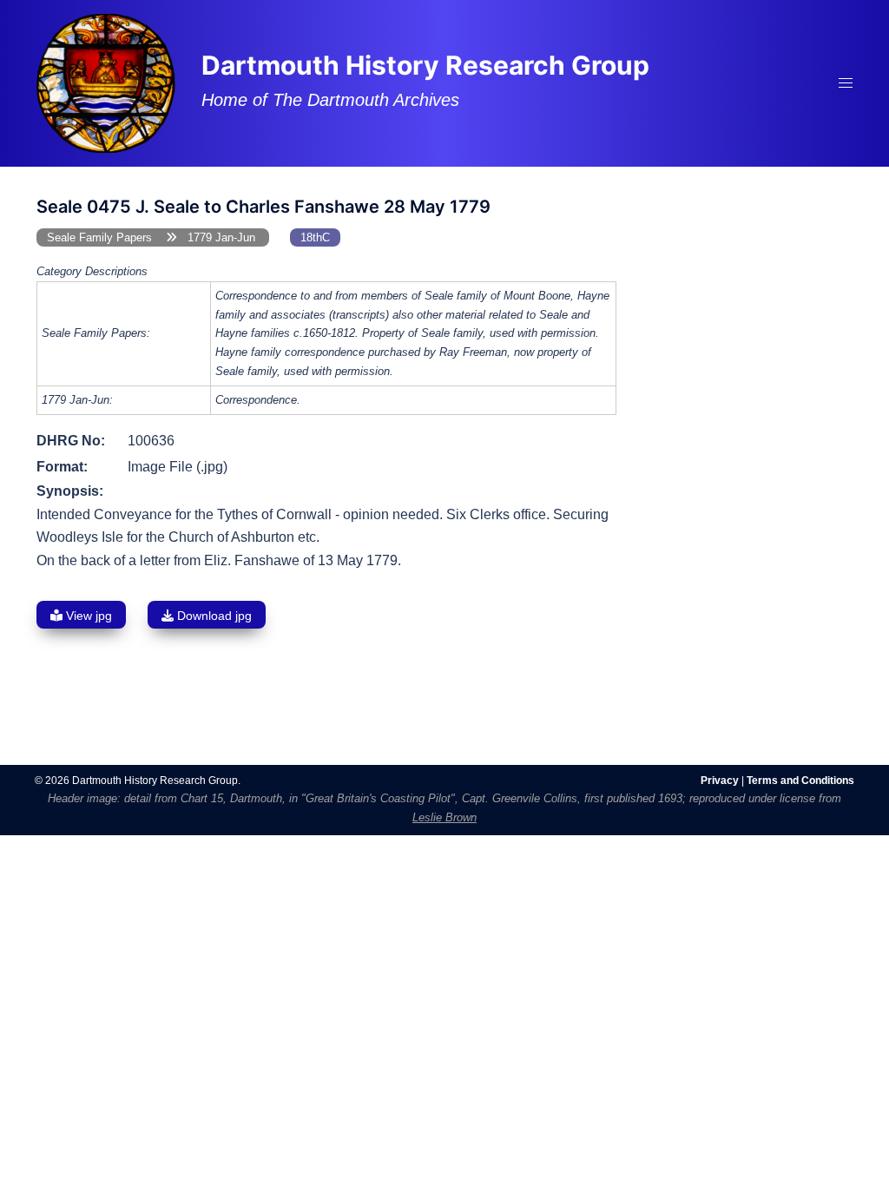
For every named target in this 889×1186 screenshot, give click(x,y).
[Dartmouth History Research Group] (105, 82)
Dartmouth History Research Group (425, 65)
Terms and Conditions (800, 780)
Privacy (720, 780)
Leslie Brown (444, 817)
